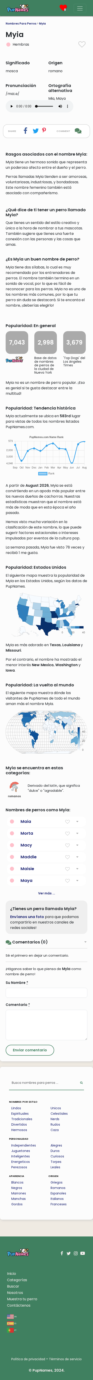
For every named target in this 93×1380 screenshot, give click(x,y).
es (15, 1323)
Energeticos (20, 1161)
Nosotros (15, 1292)
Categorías (17, 1280)
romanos (14, 796)
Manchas (18, 1198)
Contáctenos (18, 1305)
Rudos (55, 1124)
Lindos (16, 1108)
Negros (16, 1188)
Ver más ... (46, 893)
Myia (42, 23)
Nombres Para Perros (21, 23)
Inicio (11, 1273)
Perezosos (19, 1167)
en (15, 1316)
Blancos (17, 1182)
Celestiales (59, 1113)
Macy (26, 845)
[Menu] (80, 8)
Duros (55, 1151)
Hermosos (19, 1130)
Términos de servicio (65, 1359)
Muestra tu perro (22, 1299)
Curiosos (57, 1156)
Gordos (17, 1204)
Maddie (29, 857)
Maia (26, 821)
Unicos (56, 1108)
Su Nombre (17, 982)
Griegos (57, 1182)
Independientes (23, 1145)
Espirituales (20, 1113)
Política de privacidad (28, 1359)
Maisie (27, 868)
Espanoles (58, 1193)
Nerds (55, 1119)
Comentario (18, 1004)
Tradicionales (21, 1119)
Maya (27, 880)
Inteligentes (20, 1156)
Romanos (58, 1188)
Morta (27, 833)
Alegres (56, 1145)
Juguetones (20, 1151)
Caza (55, 1130)
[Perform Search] (81, 1083)
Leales (55, 1167)
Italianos (57, 1198)
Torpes (56, 1161)
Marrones (18, 1193)
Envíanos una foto (27, 916)
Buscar (13, 1286)
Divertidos (19, 1124)
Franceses (59, 1204)
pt (15, 1330)
